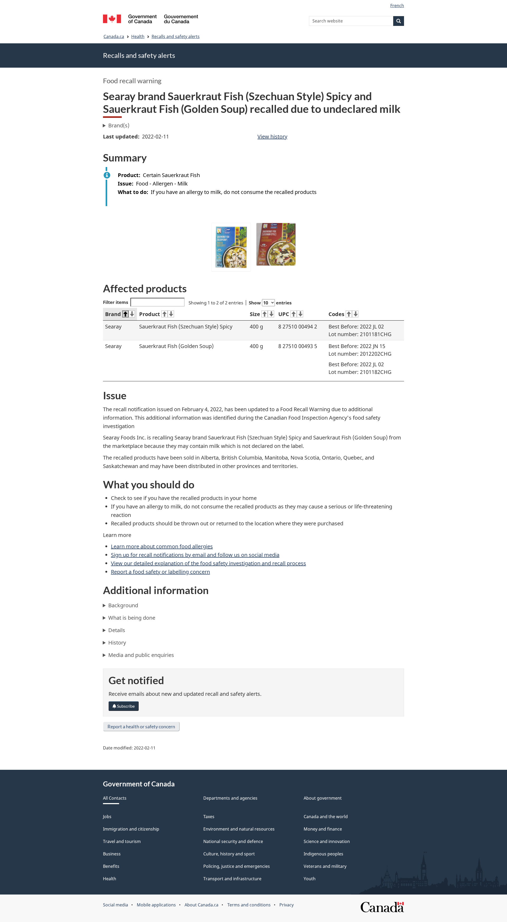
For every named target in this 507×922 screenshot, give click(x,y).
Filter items (115, 302)
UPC (283, 314)
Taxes (208, 816)
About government (323, 798)
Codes (336, 314)
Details (116, 630)
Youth (310, 879)
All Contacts (114, 798)
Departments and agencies (230, 798)
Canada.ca (114, 36)
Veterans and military (325, 866)
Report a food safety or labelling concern (160, 571)
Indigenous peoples (323, 854)
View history (272, 136)
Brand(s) (118, 125)
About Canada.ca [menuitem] (201, 905)
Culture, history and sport (229, 854)
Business (112, 854)
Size (255, 314)
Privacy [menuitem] (286, 905)
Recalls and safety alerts (176, 36)
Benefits (111, 866)
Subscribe (125, 705)
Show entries (270, 303)
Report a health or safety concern (141, 726)
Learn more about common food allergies (162, 546)
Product (149, 314)
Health (137, 36)
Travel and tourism (122, 841)
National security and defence (233, 841)
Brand (113, 314)
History (117, 642)
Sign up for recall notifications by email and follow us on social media (195, 554)
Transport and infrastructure (232, 879)
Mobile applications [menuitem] (156, 905)
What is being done (131, 617)
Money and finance (323, 829)
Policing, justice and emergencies (236, 866)
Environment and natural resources (239, 829)
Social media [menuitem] (115, 905)
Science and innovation (327, 841)
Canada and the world (326, 816)
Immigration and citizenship (131, 829)
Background (123, 605)
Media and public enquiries (141, 655)
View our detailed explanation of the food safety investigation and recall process (208, 563)
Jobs (107, 816)
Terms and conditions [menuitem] (249, 905)
